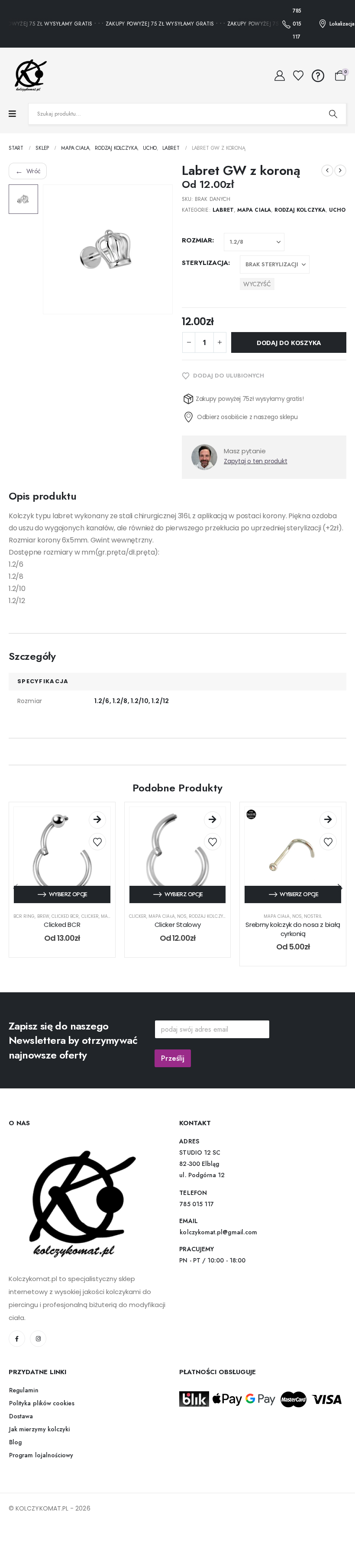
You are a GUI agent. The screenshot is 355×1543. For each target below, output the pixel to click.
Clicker (90, 916)
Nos (182, 916)
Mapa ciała (254, 210)
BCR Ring (24, 916)
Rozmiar (197, 240)
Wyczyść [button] (257, 284)
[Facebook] (17, 1338)
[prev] (327, 171)
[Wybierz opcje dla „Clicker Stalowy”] (212, 820)
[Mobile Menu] (12, 114)
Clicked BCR (65, 916)
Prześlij (172, 1058)
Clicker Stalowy (177, 924)
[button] (339, 888)
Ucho (337, 210)
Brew (43, 916)
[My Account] (280, 76)
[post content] (62, 855)
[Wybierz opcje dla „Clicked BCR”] (97, 820)
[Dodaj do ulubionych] (97, 841)
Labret (223, 210)
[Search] (333, 113)
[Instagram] (38, 1338)
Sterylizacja (205, 263)
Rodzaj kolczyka (300, 210)
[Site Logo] (28, 75)
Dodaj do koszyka (289, 342)
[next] (340, 171)
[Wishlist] (298, 76)
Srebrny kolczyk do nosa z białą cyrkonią (292, 929)
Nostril (313, 916)
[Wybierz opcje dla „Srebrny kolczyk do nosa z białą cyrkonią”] (328, 820)
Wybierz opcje (68, 894)
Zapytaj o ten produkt (255, 461)
